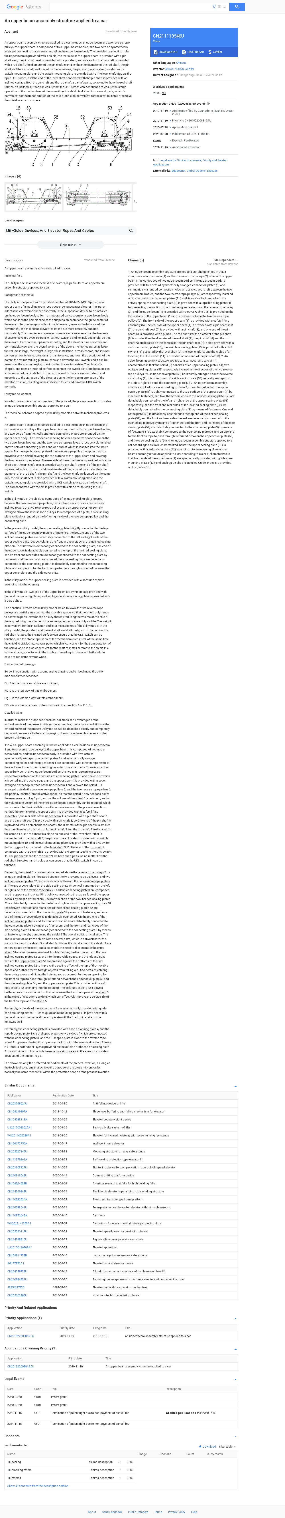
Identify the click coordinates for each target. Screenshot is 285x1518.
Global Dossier (196, 170)
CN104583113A (17, 1119)
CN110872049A (17, 1215)
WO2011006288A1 (19, 1135)
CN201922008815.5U (20, 1336)
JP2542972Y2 (15, 1287)
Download (209, 1446)
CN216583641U (17, 1207)
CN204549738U (17, 1271)
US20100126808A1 (19, 1247)
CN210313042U (17, 1175)
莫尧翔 (189, 69)
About (92, 1512)
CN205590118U (17, 1231)
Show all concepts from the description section (37, 1486)
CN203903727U (17, 1167)
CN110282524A (17, 1199)
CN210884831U (17, 1279)
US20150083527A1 (19, 1127)
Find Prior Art (195, 52)
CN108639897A (17, 1111)
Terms (158, 1512)
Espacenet (178, 170)
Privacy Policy (176, 1512)
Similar (217, 52)
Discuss (212, 170)
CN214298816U (17, 1239)
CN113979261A (17, 1159)
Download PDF (168, 52)
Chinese (181, 62)
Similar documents (189, 160)
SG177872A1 (15, 1263)
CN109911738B (17, 1255)
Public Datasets (138, 1512)
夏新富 (169, 69)
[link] (14, 1462)
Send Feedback (112, 1512)
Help (194, 1512)
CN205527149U (17, 1151)
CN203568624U (17, 1103)
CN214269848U (17, 1191)
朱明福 (179, 69)
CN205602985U (17, 1295)
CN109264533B (17, 1183)
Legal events (168, 160)
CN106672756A (17, 1143)
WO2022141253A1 (19, 1223)
